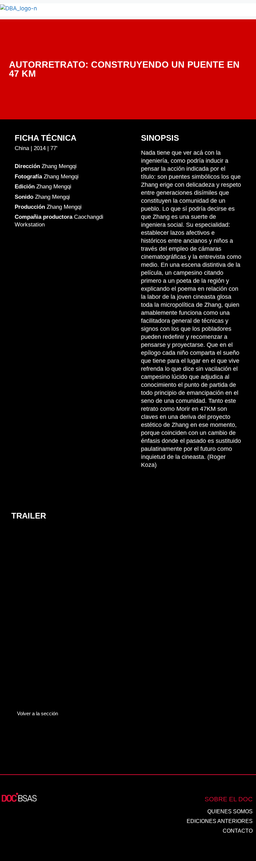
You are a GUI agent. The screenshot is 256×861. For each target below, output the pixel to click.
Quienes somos (230, 811)
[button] (156, 9)
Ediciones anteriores (220, 821)
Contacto (238, 831)
